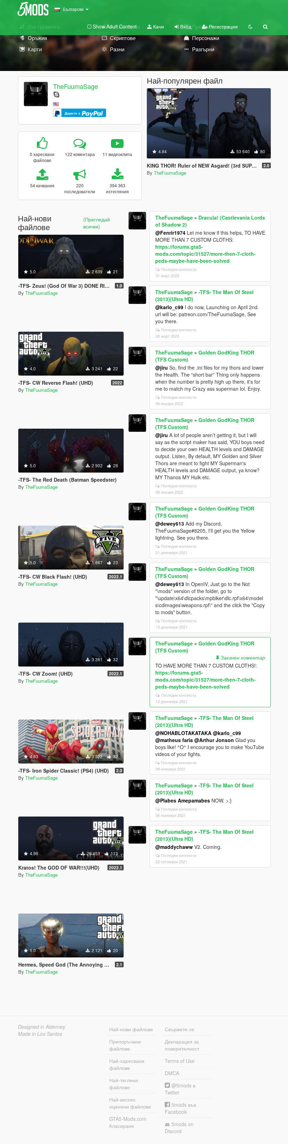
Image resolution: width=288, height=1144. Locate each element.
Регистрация (223, 26)
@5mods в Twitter (180, 1089)
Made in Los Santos (40, 1033)
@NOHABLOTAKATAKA (183, 732)
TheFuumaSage (75, 86)
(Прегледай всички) (96, 223)
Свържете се (179, 1029)
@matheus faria (174, 739)
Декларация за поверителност (182, 1045)
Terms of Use (180, 1060)
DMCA (172, 1073)
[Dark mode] (250, 26)
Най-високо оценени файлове (130, 1103)
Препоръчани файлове (125, 1045)
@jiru (161, 367)
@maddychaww (174, 846)
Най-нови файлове (131, 1029)
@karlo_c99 (169, 307)
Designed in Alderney (41, 1026)
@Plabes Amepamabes (182, 800)
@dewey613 (169, 523)
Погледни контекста (178, 269)
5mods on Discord (179, 1127)
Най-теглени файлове (123, 1084)
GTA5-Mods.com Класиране (127, 1122)
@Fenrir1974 (170, 232)
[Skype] (56, 94)
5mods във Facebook (180, 1108)
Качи (158, 26)
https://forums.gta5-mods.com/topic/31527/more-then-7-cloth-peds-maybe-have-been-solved (205, 253)
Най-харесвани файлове (126, 1064)
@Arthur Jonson (214, 739)
